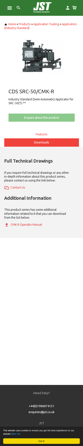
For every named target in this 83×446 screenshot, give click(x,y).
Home (12, 24)
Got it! (41, 441)
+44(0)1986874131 (41, 406)
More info (15, 433)
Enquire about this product (41, 117)
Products (25, 24)
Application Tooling (46, 24)
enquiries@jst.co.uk (41, 412)
